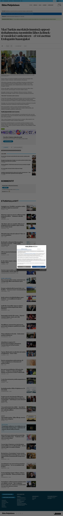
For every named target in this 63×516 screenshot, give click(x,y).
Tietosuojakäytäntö (43, 269)
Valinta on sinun (24, 248)
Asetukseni (39, 248)
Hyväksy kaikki (38, 266)
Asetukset (24, 266)
